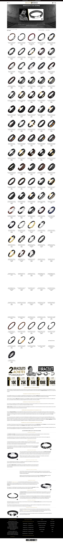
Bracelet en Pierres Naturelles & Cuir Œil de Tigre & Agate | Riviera (51, 144)
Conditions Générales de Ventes (42, 521)
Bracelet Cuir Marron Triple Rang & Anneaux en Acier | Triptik (41, 57)
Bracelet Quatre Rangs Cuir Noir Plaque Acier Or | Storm (11, 317)
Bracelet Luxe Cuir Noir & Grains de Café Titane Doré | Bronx (11, 245)
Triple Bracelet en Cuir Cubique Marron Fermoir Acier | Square (51, 346)
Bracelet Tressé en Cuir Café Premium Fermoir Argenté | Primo (31, 332)
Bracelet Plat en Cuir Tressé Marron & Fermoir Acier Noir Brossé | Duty (31, 303)
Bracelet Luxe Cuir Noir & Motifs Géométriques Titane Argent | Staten (31, 245)
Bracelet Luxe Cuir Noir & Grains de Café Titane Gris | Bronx (21, 245)
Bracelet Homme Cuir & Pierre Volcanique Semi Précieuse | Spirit (31, 187)
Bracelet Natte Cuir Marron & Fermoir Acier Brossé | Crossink (22, 288)
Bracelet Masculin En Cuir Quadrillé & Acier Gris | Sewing (12, 274)
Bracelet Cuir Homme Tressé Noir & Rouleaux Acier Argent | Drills (22, 57)
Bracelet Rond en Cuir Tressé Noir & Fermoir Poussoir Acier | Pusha (41, 317)
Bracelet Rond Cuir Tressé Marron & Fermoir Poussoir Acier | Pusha (31, 317)
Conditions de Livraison (41, 525)
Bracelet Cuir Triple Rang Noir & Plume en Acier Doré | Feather (41, 101)
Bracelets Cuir (30, 523)
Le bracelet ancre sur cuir (26, 510)
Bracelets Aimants (31, 531)
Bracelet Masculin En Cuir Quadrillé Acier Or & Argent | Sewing (31, 274)
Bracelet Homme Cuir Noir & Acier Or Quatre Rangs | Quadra (51, 187)
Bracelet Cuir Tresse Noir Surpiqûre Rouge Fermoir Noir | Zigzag (12, 86)
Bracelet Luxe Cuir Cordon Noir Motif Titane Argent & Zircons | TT (21, 231)
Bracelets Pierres (30, 527)
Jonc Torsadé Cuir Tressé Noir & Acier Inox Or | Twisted (41, 346)
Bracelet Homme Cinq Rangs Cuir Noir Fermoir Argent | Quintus (31, 173)
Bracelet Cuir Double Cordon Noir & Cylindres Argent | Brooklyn (12, 57)
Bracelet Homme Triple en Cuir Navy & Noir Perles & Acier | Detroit (51, 216)
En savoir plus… (12, 536)
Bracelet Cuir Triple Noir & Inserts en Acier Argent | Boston (21, 86)
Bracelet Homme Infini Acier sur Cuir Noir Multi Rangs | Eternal (21, 202)
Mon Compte (52, 521)
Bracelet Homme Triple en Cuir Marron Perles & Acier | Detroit (41, 216)
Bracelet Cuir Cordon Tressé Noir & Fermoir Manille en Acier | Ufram (41, 43)
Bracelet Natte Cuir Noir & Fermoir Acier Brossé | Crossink (31, 288)
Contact (52, 527)
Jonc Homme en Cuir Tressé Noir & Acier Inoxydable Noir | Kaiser (12, 346)
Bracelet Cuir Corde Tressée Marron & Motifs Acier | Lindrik (11, 43)
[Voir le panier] (52, 3)
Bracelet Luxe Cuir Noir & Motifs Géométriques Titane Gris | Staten (41, 245)
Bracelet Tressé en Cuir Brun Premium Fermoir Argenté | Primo (21, 332)
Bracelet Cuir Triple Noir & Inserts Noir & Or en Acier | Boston (51, 86)
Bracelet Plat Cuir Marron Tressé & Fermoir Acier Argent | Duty (12, 303)
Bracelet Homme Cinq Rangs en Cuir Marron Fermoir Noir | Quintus (41, 173)
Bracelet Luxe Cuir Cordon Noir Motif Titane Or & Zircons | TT (31, 231)
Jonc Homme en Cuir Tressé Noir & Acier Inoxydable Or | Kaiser (21, 346)
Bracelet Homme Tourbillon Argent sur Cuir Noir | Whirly (41, 201)
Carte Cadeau (52, 523)
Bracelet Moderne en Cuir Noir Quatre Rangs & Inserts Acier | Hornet (51, 274)
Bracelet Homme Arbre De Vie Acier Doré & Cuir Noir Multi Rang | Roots (51, 159)
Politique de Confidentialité (42, 523)
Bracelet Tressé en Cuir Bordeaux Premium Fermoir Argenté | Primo (11, 332)
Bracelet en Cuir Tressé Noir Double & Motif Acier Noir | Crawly (41, 130)
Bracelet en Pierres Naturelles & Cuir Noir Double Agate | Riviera (22, 144)
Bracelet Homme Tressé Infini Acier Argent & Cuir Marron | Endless (12, 216)
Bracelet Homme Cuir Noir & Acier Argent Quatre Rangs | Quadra (41, 187)
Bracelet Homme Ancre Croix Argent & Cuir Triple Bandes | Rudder (12, 159)
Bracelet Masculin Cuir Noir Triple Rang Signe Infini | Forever (31, 260)
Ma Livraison (52, 525)
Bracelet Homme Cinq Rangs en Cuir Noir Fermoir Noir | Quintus (51, 173)
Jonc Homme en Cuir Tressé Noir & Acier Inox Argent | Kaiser (51, 332)
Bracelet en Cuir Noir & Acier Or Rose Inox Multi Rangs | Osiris (12, 130)
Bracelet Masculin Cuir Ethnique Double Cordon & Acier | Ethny (21, 260)
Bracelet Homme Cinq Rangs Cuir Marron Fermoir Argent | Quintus (22, 173)
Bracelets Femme (25, 533)
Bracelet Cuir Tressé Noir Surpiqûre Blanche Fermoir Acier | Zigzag (31, 72)
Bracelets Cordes (30, 529)
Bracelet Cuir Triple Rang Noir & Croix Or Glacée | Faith (22, 100)
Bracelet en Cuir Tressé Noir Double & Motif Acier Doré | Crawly (31, 130)
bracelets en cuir (15, 481)
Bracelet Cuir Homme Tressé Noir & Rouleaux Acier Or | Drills (31, 57)
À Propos (42, 531)
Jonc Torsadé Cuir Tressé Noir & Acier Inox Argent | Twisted (31, 346)
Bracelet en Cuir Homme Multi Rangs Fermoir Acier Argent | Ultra (12, 115)
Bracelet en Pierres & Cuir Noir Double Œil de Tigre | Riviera (51, 130)
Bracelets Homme (12, 29)
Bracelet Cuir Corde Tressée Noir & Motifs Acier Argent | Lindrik (21, 43)
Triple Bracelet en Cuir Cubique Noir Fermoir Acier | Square (12, 361)
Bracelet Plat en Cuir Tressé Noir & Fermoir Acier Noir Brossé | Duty (41, 303)
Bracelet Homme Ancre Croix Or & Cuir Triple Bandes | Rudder (22, 159)
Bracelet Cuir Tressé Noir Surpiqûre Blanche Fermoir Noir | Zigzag (41, 72)
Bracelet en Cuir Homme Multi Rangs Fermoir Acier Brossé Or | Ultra (21, 115)
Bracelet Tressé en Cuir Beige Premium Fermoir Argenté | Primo (51, 317)
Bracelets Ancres (30, 525)
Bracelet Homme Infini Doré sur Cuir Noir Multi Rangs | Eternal (31, 202)
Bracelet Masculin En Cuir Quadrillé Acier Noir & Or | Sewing (21, 274)
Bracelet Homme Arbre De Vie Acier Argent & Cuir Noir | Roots (41, 159)
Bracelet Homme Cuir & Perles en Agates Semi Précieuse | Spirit (12, 187)
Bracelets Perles (25, 529)
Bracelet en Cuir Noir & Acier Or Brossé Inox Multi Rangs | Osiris (51, 115)
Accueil (8, 29)
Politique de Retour (42, 527)
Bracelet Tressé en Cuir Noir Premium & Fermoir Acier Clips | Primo (41, 332)
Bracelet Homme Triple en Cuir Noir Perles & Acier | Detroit (11, 231)
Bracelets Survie (25, 531)
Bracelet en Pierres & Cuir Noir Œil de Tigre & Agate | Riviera (11, 144)
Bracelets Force (25, 527)
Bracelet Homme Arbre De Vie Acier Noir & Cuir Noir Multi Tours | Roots (12, 173)
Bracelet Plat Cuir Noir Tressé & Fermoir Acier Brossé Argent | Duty (21, 303)
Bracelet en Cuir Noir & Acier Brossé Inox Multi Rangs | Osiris (41, 115)
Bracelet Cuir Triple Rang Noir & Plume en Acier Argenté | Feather (31, 101)
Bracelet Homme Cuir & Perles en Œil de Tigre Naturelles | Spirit (21, 187)
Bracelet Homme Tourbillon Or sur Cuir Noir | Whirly (51, 201)
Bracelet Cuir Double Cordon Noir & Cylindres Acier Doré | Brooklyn (51, 43)
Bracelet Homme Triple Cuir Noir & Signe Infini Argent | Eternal (31, 216)
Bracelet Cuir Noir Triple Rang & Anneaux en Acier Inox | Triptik (51, 57)
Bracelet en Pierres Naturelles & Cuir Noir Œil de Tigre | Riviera (31, 144)
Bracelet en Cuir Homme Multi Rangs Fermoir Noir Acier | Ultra (31, 115)
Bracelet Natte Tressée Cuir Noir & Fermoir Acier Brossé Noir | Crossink (51, 288)
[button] (7, 3)
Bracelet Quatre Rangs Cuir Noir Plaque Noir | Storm (21, 317)
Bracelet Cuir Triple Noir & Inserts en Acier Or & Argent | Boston (31, 86)
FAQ (52, 531)
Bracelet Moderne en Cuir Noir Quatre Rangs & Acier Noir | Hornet (41, 274)
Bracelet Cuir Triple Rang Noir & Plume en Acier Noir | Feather (51, 101)
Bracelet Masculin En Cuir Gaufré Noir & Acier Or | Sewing (51, 260)
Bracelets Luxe (25, 525)
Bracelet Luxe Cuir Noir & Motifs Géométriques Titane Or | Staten (11, 260)
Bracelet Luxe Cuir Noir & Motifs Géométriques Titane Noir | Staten (51, 245)
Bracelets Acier (25, 523)
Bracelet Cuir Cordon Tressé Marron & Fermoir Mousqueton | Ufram (31, 43)
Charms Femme (31, 533)
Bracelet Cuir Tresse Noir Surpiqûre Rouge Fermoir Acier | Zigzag (51, 72)
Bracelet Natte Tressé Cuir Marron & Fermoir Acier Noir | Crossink (41, 288)
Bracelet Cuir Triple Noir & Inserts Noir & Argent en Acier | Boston (41, 86)
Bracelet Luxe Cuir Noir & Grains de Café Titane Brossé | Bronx (51, 231)
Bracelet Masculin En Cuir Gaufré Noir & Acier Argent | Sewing (41, 260)
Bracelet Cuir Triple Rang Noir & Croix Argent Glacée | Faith (12, 100)
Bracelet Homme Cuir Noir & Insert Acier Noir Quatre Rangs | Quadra (12, 202)
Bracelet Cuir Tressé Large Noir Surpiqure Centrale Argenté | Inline (21, 72)
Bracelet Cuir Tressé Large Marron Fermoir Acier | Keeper (11, 72)
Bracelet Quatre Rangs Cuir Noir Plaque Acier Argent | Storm (51, 303)
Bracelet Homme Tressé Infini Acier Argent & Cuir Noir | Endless (21, 216)
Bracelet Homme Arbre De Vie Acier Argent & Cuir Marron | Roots (31, 159)
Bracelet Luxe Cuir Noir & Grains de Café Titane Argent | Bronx (41, 231)
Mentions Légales (42, 529)
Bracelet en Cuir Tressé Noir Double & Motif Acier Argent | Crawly (22, 130)
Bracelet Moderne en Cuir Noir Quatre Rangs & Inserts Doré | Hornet (11, 288)
